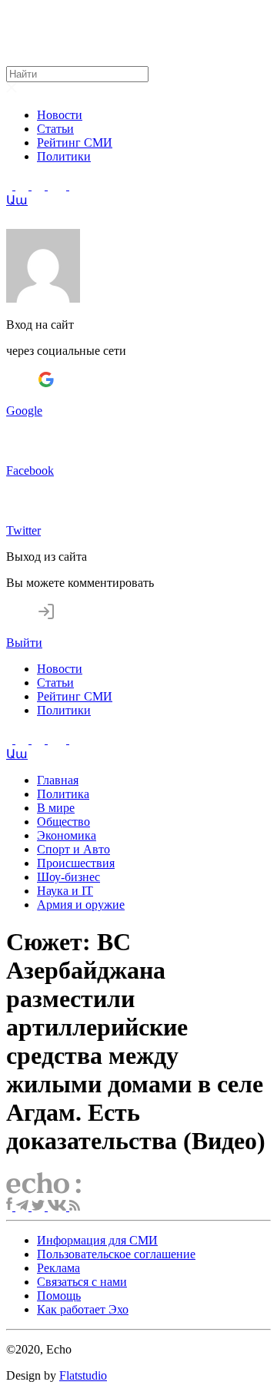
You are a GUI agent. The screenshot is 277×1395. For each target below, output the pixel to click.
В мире (56, 807)
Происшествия (76, 863)
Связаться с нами (82, 1281)
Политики (64, 156)
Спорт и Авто (73, 849)
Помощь (59, 1295)
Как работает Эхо (82, 1309)
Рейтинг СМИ (74, 142)
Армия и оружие (81, 904)
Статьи (55, 128)
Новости (59, 114)
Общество (63, 821)
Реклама (58, 1267)
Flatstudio (83, 1375)
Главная (57, 780)
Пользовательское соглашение (116, 1254)
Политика (63, 793)
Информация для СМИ (97, 1240)
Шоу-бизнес (68, 876)
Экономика (66, 835)
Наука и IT (65, 890)
